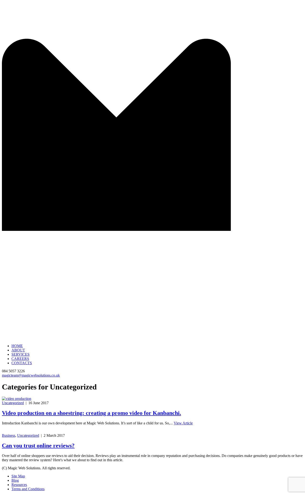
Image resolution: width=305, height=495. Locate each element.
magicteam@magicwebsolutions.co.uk (31, 375)
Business (8, 435)
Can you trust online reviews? (38, 445)
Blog (15, 480)
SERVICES (20, 354)
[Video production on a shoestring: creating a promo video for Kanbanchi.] (16, 399)
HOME (17, 346)
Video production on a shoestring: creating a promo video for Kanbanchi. (91, 413)
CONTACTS (21, 363)
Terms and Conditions (28, 489)
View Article (183, 423)
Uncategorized (13, 403)
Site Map (18, 476)
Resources (19, 485)
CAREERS (20, 359)
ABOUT (18, 350)
